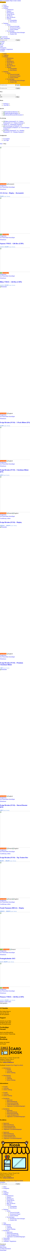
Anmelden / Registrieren (9, 1241)
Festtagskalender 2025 (7, 958)
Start (1, 143)
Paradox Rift (13, 34)
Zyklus (8, 25)
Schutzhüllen (13, 20)
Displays (9, 11)
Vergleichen (6, 1239)
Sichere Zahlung (11, 1072)
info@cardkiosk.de (8, 1062)
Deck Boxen (13, 22)
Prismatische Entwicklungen (17, 32)
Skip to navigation (5, 0)
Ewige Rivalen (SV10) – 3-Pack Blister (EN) (15, 422)
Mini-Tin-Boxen (11, 17)
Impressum (9, 1100)
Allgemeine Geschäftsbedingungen (16, 1106)
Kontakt (9, 1069)
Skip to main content (15, 0)
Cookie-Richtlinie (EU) (13, 1104)
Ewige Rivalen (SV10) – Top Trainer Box (14, 857)
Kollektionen (10, 9)
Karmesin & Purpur (15, 28)
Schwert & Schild (14, 26)
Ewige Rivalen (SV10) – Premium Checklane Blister (11, 664)
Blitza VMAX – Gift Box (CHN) (11, 282)
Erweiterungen (10, 31)
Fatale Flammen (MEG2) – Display (12, 908)
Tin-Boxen (9, 15)
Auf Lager (6, 140)
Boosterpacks (10, 12)
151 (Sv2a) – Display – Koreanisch (12, 193)
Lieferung (9, 1071)
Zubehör (9, 19)
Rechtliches (6, 1098)
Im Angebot (6, 138)
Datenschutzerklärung (12, 1103)
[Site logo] (5, 38)
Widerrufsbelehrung (12, 1101)
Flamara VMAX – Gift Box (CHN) (12, 997)
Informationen (7, 1068)
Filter (17, 97)
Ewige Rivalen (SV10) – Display (11, 522)
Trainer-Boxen (10, 14)
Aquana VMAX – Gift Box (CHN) (12, 243)
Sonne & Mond (14, 29)
